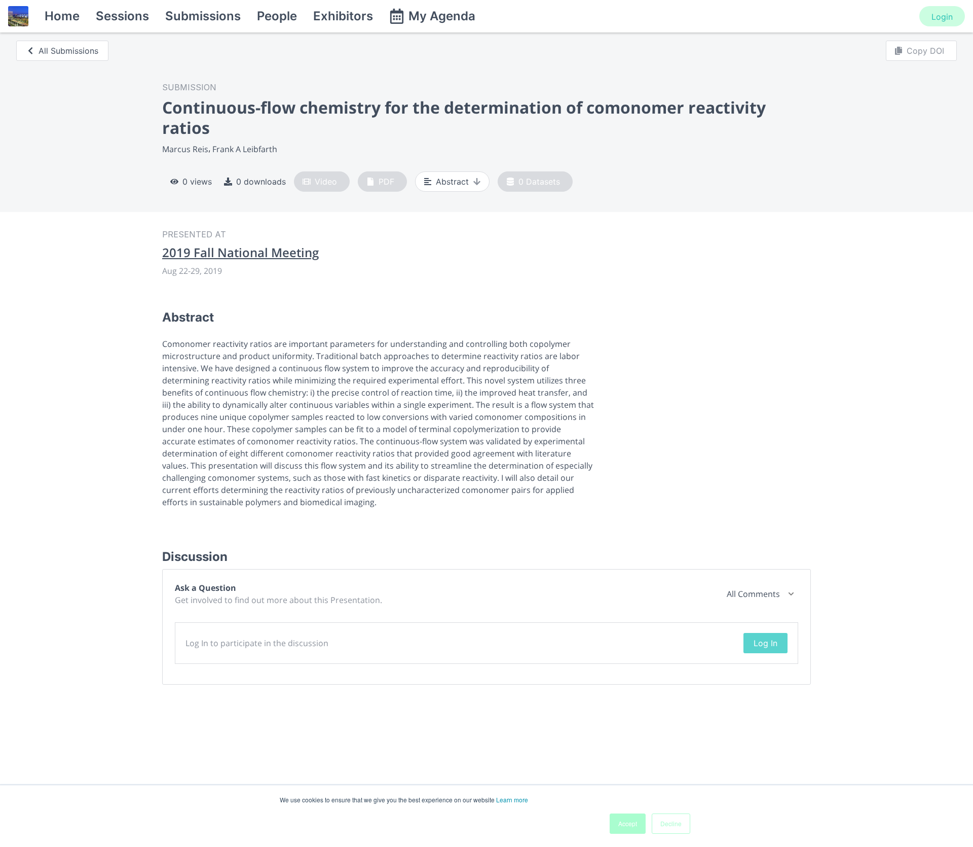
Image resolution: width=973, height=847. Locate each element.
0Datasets (539, 182)
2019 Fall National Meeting (240, 252)
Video (326, 182)
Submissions (203, 16)
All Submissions (68, 51)
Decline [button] (671, 823)
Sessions (122, 16)
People (277, 16)
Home (62, 16)
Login (942, 17)
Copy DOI (925, 51)
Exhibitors (343, 16)
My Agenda (441, 16)
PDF (386, 182)
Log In (765, 643)
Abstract (452, 182)
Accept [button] (627, 823)
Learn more (512, 799)
